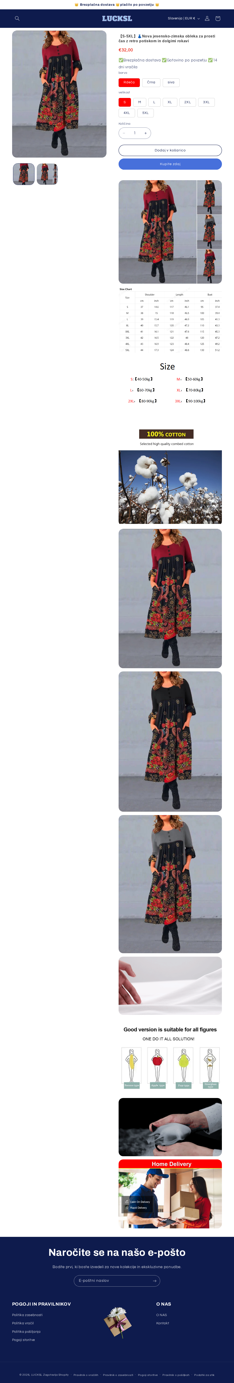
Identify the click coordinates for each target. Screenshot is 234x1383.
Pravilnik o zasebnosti (118, 1375)
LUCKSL (36, 1375)
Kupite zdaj (170, 164)
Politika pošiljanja (26, 1331)
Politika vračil (23, 1323)
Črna (153, 83)
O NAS (161, 1315)
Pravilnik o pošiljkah (175, 1375)
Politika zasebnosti (27, 1315)
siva (174, 83)
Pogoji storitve (23, 1340)
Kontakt (162, 1323)
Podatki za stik (204, 1375)
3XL (209, 103)
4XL (129, 114)
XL (172, 103)
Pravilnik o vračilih (86, 1375)
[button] (17, 18)
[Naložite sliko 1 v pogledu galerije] (23, 174)
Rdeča (132, 83)
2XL (190, 103)
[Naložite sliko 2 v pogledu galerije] (47, 174)
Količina (124, 123)
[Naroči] (154, 1280)
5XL (148, 114)
